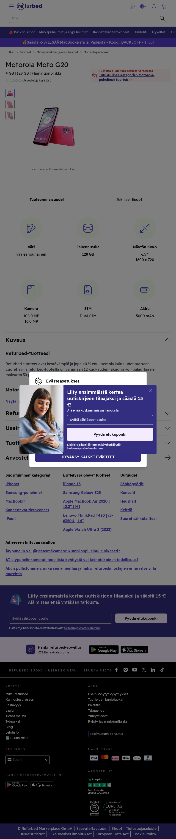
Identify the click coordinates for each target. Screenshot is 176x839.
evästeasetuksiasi (49, 415)
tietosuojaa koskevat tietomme (60, 419)
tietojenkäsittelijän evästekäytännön (64, 424)
